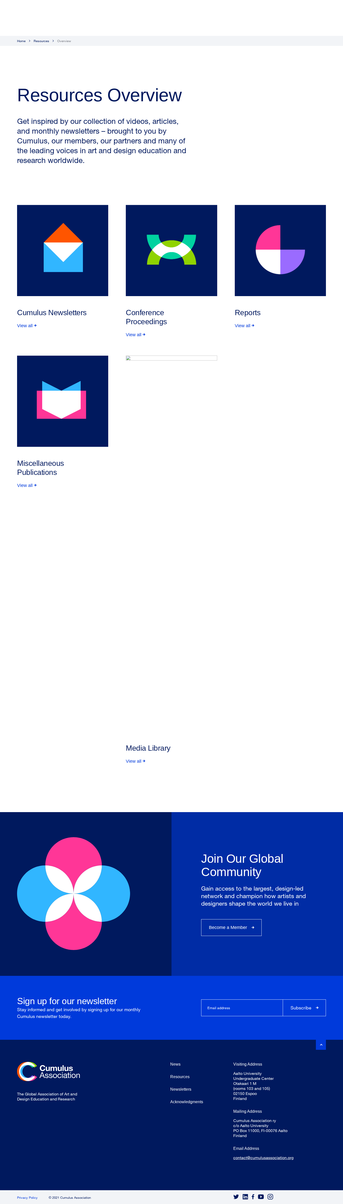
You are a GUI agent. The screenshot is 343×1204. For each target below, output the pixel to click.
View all (25, 325)
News (175, 1064)
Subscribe (301, 1007)
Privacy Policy (27, 1197)
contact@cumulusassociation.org (263, 1157)
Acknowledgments (186, 1102)
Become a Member (228, 927)
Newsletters (180, 1089)
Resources (41, 41)
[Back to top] (321, 1045)
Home (21, 41)
